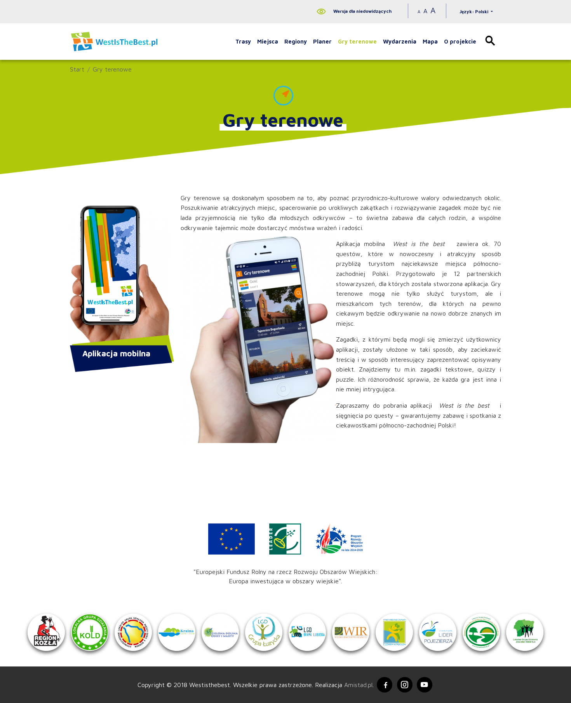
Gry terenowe (357, 41)
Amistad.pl (358, 684)
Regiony (295, 41)
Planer (322, 41)
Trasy (243, 41)
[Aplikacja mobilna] (119, 276)
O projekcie (460, 41)
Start (77, 69)
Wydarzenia (399, 41)
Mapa (430, 41)
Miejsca (267, 41)
